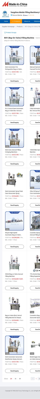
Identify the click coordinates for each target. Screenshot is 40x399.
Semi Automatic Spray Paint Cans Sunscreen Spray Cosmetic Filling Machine (14, 193)
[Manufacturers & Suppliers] (15, 4)
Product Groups (11, 32)
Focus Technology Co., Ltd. (26, 391)
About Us (27, 21)
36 (15, 379)
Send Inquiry (14, 81)
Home (6, 21)
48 (20, 379)
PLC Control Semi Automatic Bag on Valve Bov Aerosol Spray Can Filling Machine (14, 110)
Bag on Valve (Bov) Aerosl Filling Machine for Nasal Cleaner (13, 317)
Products (17, 21)
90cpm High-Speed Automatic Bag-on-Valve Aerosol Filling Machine (13, 235)
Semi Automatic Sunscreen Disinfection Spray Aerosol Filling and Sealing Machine (13, 359)
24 (11, 379)
